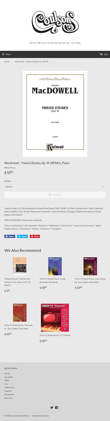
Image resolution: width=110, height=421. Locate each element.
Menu (8, 54)
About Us (8, 398)
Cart (106, 54)
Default (7, 181)
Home (6, 61)
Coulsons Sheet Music (20, 416)
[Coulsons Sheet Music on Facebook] (56, 408)
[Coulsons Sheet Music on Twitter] (51, 408)
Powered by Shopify (40, 416)
